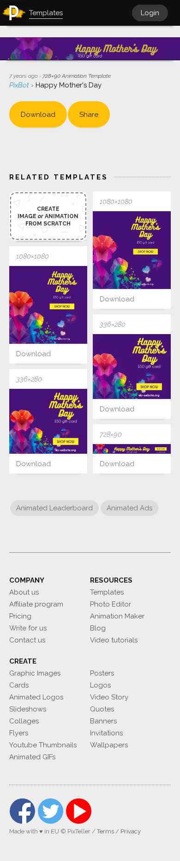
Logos (100, 685)
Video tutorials (114, 640)
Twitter (50, 811)
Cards (19, 685)
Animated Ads (129, 508)
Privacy (130, 831)
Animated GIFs (32, 757)
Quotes (102, 709)
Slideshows (27, 709)
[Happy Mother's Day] (132, 250)
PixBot (20, 85)
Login (150, 13)
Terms (105, 831)
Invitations (106, 733)
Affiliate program (36, 604)
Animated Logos (36, 697)
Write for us (28, 628)
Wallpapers (109, 745)
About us (24, 592)
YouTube (78, 811)
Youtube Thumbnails (43, 745)
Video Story (109, 697)
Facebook (22, 811)
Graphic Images (34, 673)
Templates (107, 592)
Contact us (27, 640)
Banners (103, 721)
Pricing (20, 616)
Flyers (18, 733)
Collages (24, 721)
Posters (102, 673)
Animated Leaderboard (54, 508)
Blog (98, 628)
